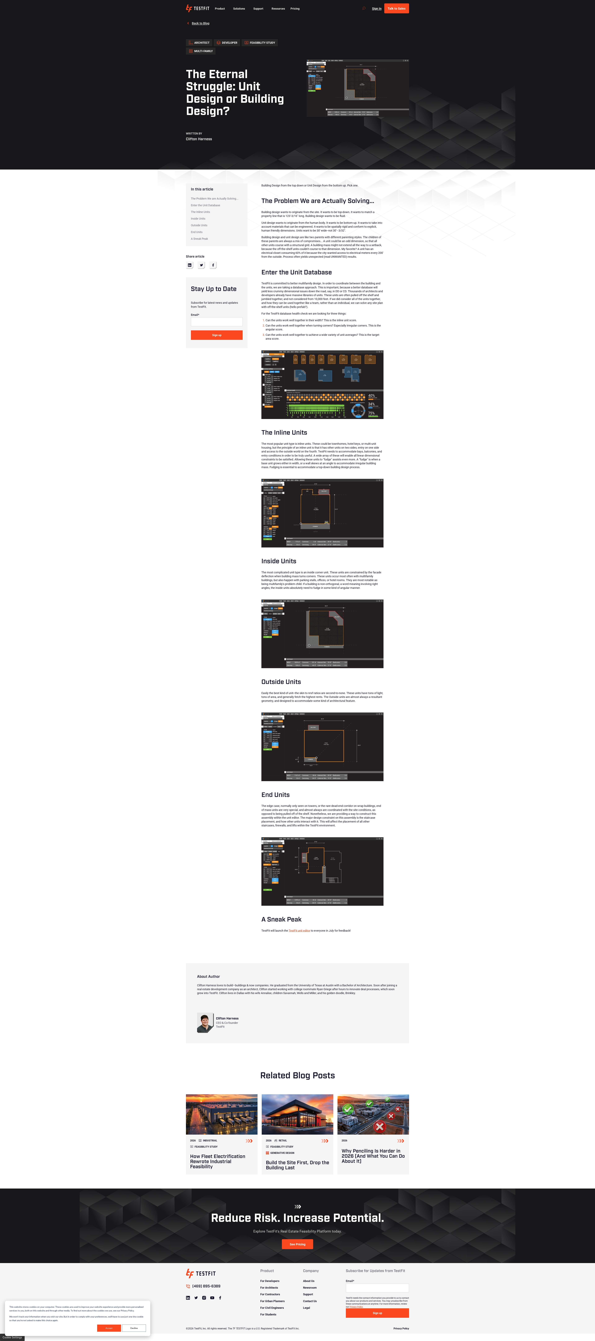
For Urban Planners (272, 1301)
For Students (268, 1314)
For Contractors (270, 1294)
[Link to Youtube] (212, 1297)
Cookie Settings (12, 1337)
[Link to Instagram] (204, 1297)
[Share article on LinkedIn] (189, 265)
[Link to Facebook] (220, 1297)
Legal (306, 1308)
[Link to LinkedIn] (188, 1297)
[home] (197, 8)
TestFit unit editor (299, 930)
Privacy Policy (356, 1306)
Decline (134, 1328)
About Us (308, 1281)
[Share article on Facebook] (213, 265)
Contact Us (310, 1301)
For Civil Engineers (272, 1308)
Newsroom (310, 1287)
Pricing (295, 8)
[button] (220, 8)
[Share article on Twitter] (201, 265)
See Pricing (297, 1244)
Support (308, 1294)
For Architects (269, 1287)
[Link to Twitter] (196, 1297)
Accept (109, 1328)
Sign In (376, 8)
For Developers (269, 1281)
